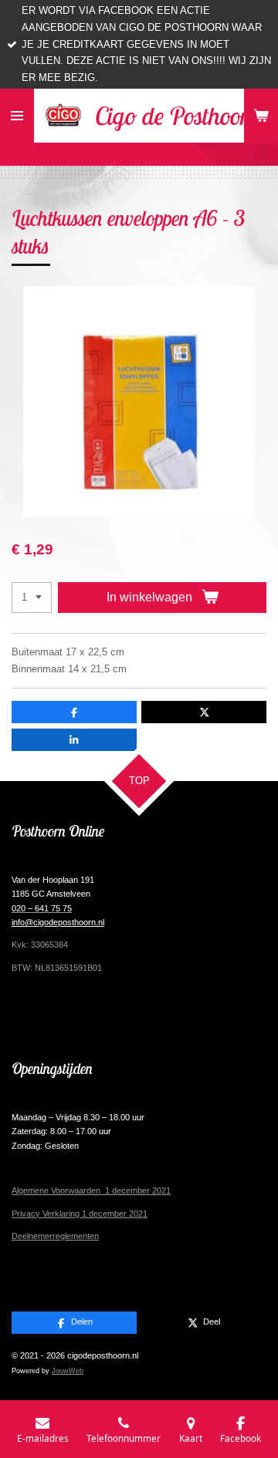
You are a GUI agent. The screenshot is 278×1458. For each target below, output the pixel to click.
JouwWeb (67, 1371)
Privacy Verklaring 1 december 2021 (79, 1213)
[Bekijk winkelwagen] (261, 116)
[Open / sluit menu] (17, 116)
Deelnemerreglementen (55, 1236)
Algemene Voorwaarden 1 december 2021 (91, 1190)
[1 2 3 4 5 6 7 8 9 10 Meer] (32, 598)
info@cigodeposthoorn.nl (58, 922)
